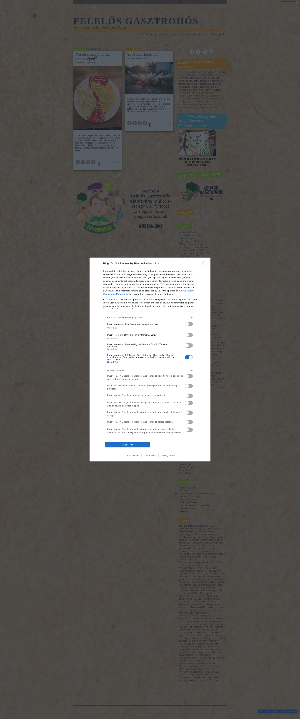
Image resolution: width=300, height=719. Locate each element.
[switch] (189, 324)
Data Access (150, 455)
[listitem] (150, 317)
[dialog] (150, 359)
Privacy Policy (168, 455)
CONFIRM (127, 445)
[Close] (204, 264)
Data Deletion (132, 455)
